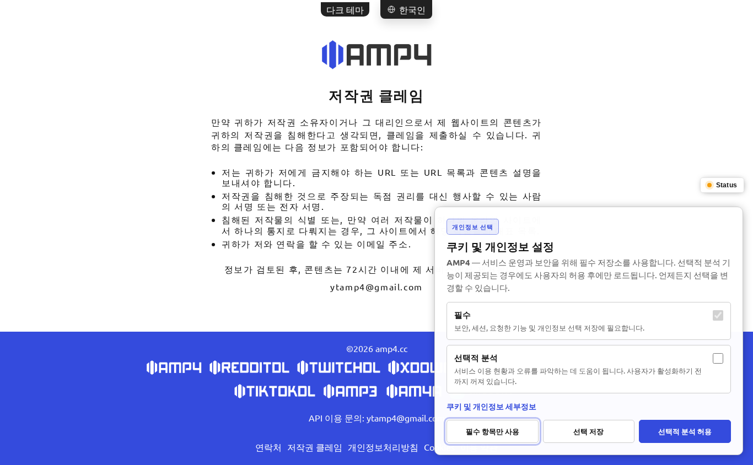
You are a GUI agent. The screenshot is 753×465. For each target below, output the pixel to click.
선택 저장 (588, 431)
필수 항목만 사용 (492, 431)
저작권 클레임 (314, 446)
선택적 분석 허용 (685, 431)
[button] (406, 9)
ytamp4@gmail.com (376, 286)
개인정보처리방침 (383, 446)
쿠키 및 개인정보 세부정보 (491, 406)
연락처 (268, 446)
